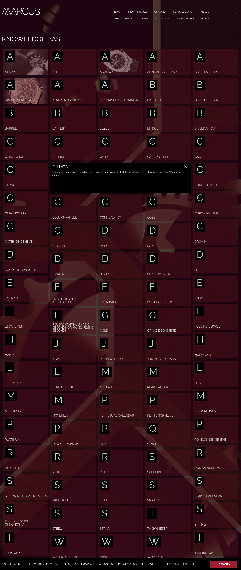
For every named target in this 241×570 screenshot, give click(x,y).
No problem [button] (223, 564)
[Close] (186, 166)
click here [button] (188, 564)
